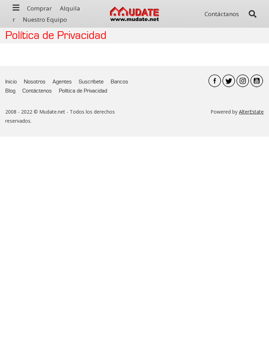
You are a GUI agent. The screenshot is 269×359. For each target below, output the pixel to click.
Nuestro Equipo (45, 19)
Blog (10, 91)
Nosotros (35, 81)
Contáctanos (222, 14)
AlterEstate (251, 111)
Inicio (11, 81)
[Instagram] (243, 80)
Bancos (119, 81)
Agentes (62, 81)
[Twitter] (229, 80)
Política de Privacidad (83, 91)
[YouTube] (257, 80)
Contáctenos (37, 91)
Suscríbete (91, 81)
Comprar (39, 8)
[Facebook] (215, 80)
